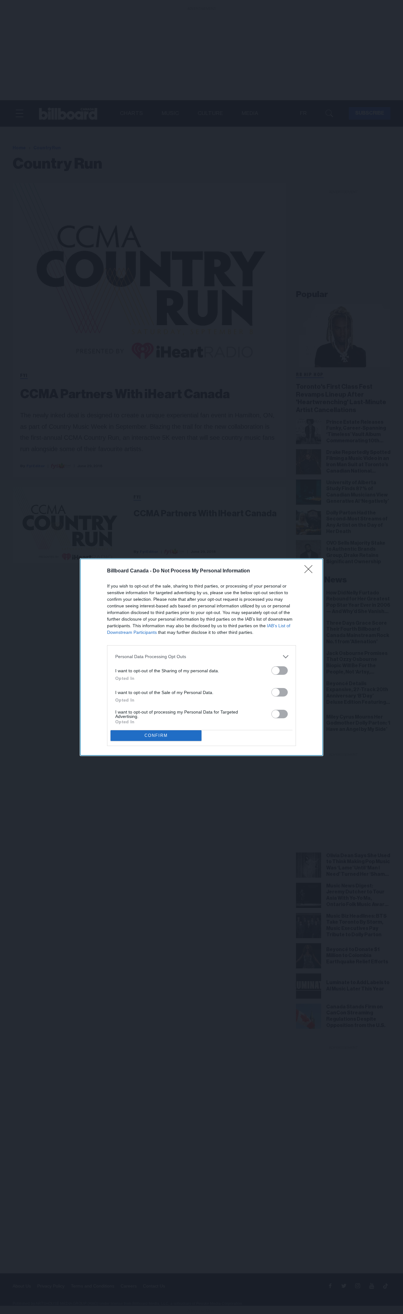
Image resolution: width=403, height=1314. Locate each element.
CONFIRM (156, 735)
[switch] (279, 670)
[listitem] (201, 656)
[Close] (310, 571)
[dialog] (201, 657)
